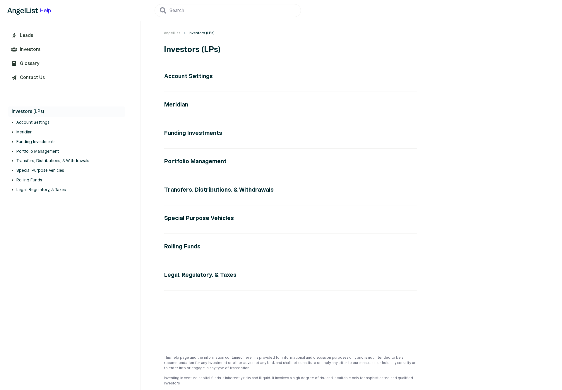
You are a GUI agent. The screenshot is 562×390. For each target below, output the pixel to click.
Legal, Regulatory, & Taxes (41, 189)
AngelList (172, 33)
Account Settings (32, 122)
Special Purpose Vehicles (40, 170)
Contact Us (32, 77)
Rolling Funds (29, 180)
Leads (26, 35)
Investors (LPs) (28, 111)
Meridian (24, 132)
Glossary (29, 63)
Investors (30, 49)
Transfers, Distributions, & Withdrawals (52, 160)
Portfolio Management (37, 151)
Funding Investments (36, 141)
